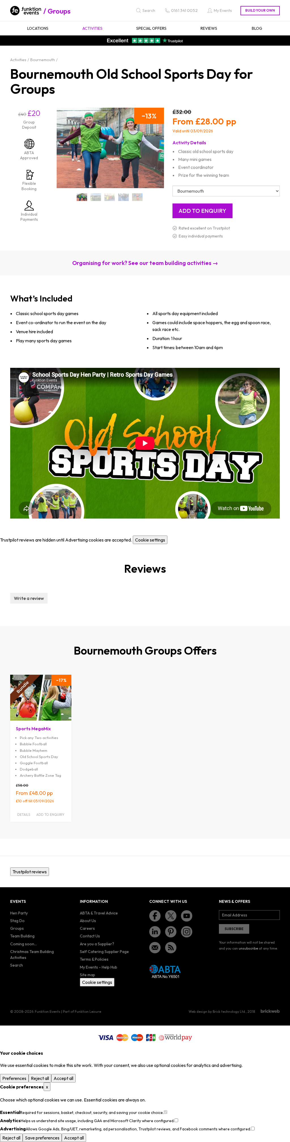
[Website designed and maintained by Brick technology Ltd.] (270, 1011)
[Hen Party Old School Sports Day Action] (96, 197)
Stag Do (17, 920)
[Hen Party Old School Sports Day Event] (110, 197)
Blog (257, 28)
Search (16, 965)
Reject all (40, 1078)
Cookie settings (150, 540)
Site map (87, 974)
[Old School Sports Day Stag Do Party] (137, 197)
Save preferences (42, 1138)
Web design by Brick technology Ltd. (217, 1011)
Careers (87, 928)
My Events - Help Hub (98, 967)
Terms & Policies (94, 959)
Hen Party (19, 913)
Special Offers (151, 28)
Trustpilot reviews (29, 871)
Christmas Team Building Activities (32, 954)
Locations (37, 28)
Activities (92, 28)
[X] (171, 916)
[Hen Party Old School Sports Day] (82, 197)
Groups (59, 11)
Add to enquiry (50, 814)
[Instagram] (187, 931)
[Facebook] (155, 916)
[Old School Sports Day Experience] (123, 197)
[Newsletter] (155, 947)
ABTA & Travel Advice (99, 913)
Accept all (63, 1078)
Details (23, 814)
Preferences (14, 1078)
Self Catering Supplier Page (104, 951)
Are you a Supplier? (97, 943)
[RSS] (171, 947)
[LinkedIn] (155, 931)
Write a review (29, 598)
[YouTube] (187, 916)
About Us (88, 920)
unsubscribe (248, 948)
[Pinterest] (171, 931)
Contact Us (90, 936)
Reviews (209, 28)
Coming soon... (23, 943)
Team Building (22, 936)
